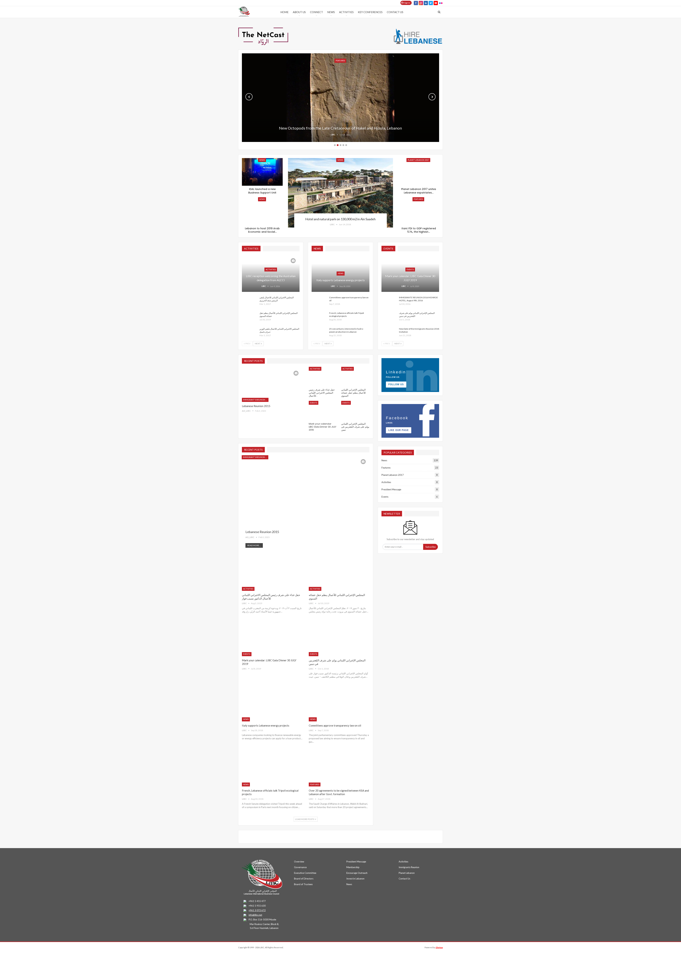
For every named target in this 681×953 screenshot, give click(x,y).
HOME (284, 12)
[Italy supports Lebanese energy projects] (272, 703)
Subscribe (430, 546)
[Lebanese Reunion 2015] (272, 384)
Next (432, 96)
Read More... (254, 545)
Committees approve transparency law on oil (335, 725)
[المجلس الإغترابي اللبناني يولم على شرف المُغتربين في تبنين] (389, 317)
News (331, 12)
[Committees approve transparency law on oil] (319, 301)
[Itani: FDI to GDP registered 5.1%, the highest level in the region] (418, 211)
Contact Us (395, 12)
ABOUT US (299, 12)
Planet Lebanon (407, 872)
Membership (352, 867)
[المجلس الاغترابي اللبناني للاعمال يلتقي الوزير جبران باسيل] (249, 333)
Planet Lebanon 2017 (418, 160)
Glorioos (439, 947)
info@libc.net (255, 914)
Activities (346, 12)
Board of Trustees (303, 884)
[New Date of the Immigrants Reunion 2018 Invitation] (389, 333)
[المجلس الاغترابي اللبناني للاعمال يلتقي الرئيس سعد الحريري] (249, 301)
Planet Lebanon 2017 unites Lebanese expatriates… (418, 190)
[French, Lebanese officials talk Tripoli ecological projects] (319, 317)
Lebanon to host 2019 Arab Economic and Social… (262, 230)
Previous (249, 96)
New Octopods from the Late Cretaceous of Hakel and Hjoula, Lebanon (340, 128)
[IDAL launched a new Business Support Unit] (262, 172)
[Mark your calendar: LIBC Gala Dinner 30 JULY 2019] (410, 273)
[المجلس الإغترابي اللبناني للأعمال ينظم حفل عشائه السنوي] (249, 317)
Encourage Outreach (356, 872)
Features (418, 199)
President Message (391, 489)
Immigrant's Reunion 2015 (255, 400)
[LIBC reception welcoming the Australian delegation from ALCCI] (271, 273)
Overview (299, 861)
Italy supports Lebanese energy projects (340, 280)
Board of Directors (303, 878)
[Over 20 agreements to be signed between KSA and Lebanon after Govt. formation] (339, 768)
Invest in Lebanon (355, 878)
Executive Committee (305, 872)
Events (410, 269)
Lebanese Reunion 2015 (256, 406)
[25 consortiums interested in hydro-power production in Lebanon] (319, 333)
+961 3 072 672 (257, 910)
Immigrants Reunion (409, 867)
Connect (316, 12)
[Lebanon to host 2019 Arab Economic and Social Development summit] (262, 211)
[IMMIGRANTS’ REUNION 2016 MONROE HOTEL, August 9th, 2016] (389, 301)
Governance (300, 867)
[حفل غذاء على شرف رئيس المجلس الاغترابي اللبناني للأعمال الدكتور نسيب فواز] (323, 376)
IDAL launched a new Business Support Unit (262, 190)
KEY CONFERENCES (370, 12)
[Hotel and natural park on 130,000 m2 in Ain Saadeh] (340, 193)
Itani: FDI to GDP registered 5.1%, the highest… (419, 230)
